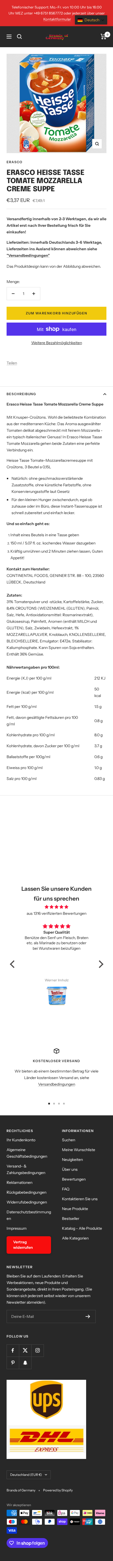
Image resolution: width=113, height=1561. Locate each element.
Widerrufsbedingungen (27, 1202)
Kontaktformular (57, 19)
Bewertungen (74, 1179)
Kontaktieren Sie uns (80, 1198)
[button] (13, 964)
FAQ (65, 1189)
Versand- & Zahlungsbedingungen (26, 1169)
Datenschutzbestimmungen (29, 1215)
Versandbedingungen (56, 1084)
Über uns (70, 1169)
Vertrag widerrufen (23, 1245)
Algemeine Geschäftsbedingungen (27, 1153)
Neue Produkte (75, 1208)
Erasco (14, 162)
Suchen (68, 1139)
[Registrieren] (88, 1316)
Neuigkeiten (72, 1159)
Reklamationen (19, 1182)
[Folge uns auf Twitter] (25, 1350)
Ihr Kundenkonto (21, 1139)
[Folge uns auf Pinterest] (13, 1363)
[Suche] (19, 36)
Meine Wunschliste (78, 1149)
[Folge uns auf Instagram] (37, 1350)
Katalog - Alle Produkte (82, 1228)
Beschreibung (21, 394)
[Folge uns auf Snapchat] (25, 1363)
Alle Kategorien (75, 1238)
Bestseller (70, 1218)
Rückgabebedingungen (26, 1192)
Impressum (17, 1228)
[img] (56, 907)
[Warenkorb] (103, 36)
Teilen (12, 363)
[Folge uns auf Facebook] (13, 1350)
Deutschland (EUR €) (26, 1475)
